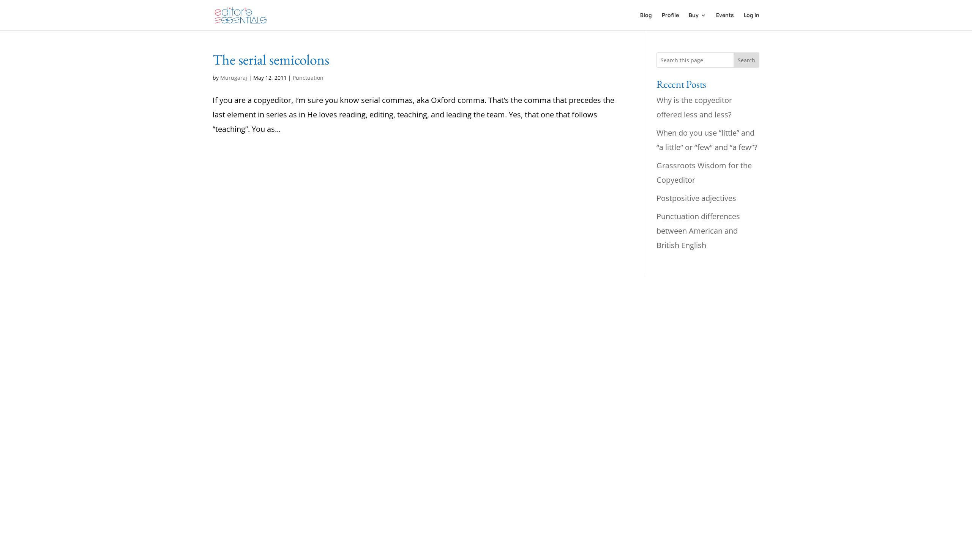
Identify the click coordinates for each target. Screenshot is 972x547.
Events (725, 16)
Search (746, 60)
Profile (670, 16)
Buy (694, 16)
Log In (751, 16)
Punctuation (308, 77)
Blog (646, 16)
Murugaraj (233, 77)
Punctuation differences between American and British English (698, 230)
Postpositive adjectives (696, 198)
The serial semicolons (271, 59)
